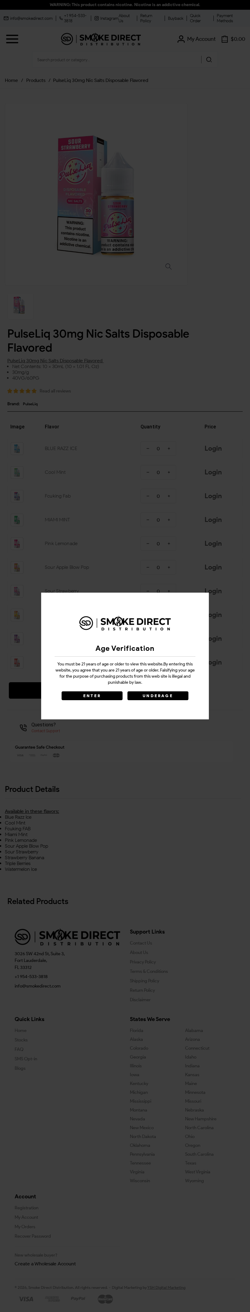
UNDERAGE (158, 695)
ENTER (92, 695)
